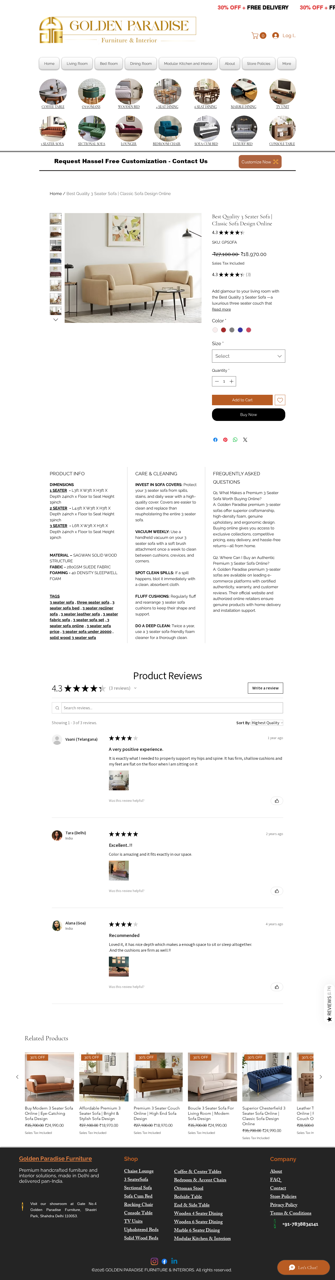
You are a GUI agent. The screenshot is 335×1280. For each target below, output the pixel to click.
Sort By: (243, 722)
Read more (221, 309)
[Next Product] (321, 1077)
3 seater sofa (62, 602)
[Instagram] (154, 1261)
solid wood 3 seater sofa (73, 637)
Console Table (138, 1213)
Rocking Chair (138, 1205)
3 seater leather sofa (80, 614)
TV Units (133, 1222)
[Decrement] (216, 381)
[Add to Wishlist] (280, 400)
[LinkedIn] (174, 1261)
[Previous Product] (17, 1077)
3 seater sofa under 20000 (86, 631)
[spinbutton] (224, 381)
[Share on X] (245, 440)
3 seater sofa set (88, 620)
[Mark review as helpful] (277, 801)
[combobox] (248, 356)
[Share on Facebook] (215, 440)
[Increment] (232, 381)
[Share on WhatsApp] (235, 440)
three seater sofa (93, 602)
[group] (169, 1096)
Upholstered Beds (141, 1230)
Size (218, 343)
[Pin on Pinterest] (225, 440)
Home (56, 193)
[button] (260, 35)
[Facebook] (164, 1261)
